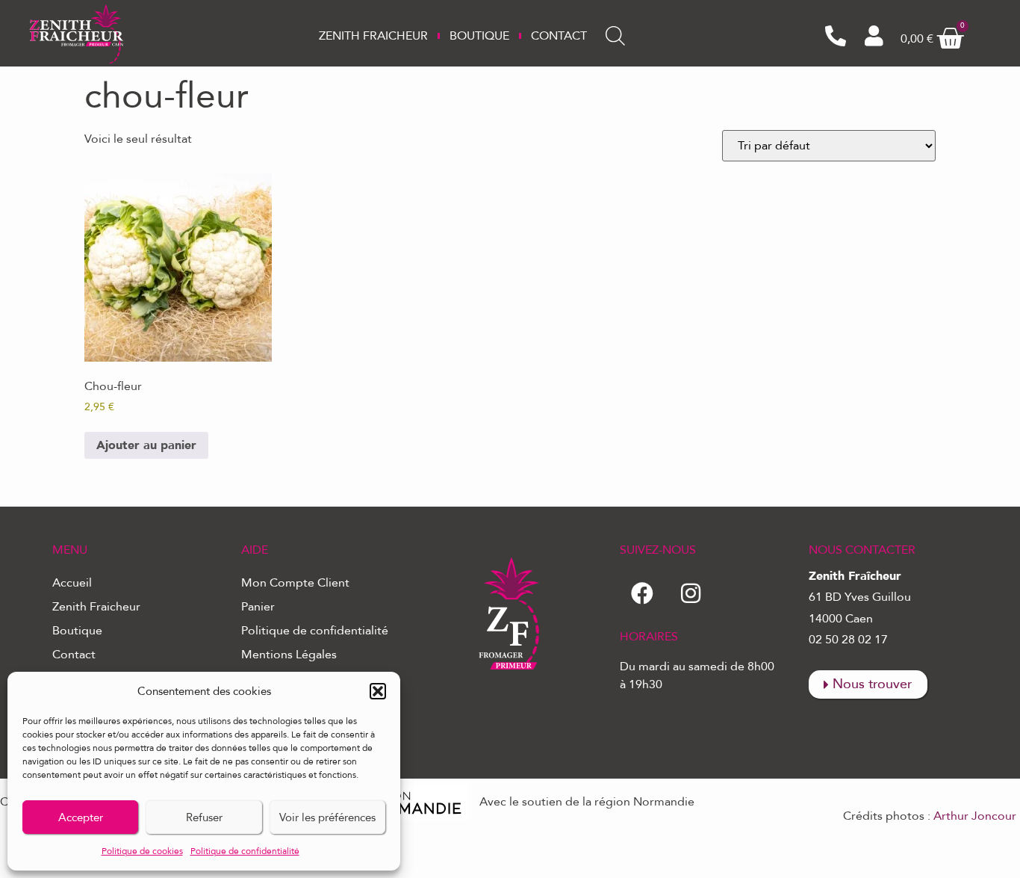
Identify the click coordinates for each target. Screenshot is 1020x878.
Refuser (204, 817)
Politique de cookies (142, 851)
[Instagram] (690, 593)
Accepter (80, 817)
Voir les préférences (327, 817)
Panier (258, 607)
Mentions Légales (289, 654)
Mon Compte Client (295, 583)
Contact (559, 36)
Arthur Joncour (974, 816)
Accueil (72, 583)
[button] (377, 691)
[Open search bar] (615, 36)
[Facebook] (642, 593)
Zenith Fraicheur (373, 36)
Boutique (479, 36)
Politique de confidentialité (244, 851)
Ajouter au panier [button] (146, 445)
